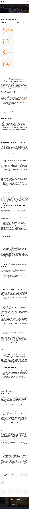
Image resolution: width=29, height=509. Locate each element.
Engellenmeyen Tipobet (6, 53)
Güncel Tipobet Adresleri (6, 40)
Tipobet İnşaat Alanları (6, 55)
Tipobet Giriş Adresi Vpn (6, 39)
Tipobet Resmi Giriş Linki (6, 64)
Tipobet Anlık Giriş (5, 42)
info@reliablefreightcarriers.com (15, 502)
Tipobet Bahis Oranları (6, 44)
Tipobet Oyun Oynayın (6, 61)
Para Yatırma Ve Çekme (6, 27)
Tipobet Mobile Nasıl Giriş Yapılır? (7, 52)
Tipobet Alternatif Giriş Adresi (7, 38)
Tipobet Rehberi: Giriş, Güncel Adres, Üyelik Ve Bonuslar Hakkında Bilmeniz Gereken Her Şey (8, 30)
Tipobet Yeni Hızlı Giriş (6, 65)
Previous (24, 15)
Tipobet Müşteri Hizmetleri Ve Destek (8, 32)
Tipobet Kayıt (5, 54)
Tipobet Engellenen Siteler (7, 63)
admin (11, 480)
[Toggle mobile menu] (27, 1)
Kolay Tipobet (5, 62)
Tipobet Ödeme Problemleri (7, 66)
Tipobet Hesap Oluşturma (6, 51)
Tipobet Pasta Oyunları (6, 41)
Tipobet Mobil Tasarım (6, 37)
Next (26, 15)
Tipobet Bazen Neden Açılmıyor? (7, 56)
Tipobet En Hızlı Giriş (6, 28)
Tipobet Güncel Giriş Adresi (7, 43)
